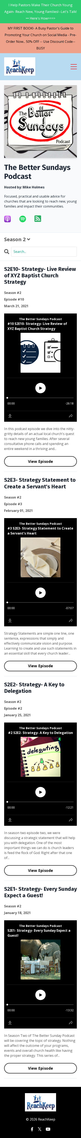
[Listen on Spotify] (25, 218)
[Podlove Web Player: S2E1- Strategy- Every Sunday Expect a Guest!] (40, 974)
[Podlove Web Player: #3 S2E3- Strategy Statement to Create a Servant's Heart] (40, 572)
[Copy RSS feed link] (37, 219)
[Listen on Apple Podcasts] (10, 218)
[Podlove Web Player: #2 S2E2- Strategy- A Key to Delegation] (40, 774)
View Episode (40, 461)
